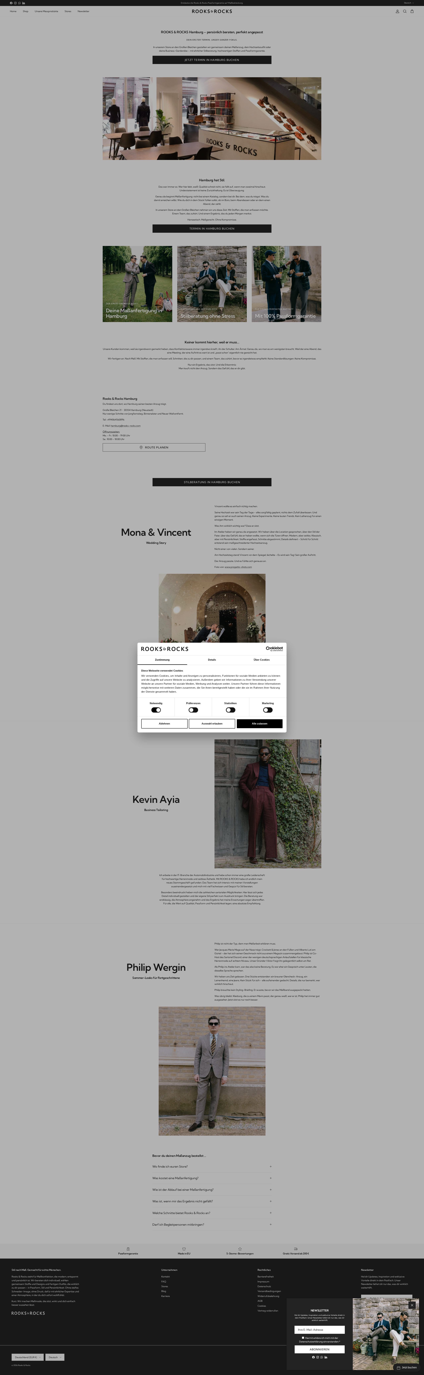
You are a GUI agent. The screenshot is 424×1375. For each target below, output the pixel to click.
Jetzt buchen (409, 1367)
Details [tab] (212, 659)
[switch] (193, 710)
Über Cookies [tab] (262, 659)
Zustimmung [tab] (162, 659)
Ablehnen (164, 723)
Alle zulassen (259, 723)
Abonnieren (320, 1349)
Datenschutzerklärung (311, 1341)
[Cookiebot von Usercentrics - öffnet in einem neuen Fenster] (268, 648)
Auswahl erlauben (212, 723)
